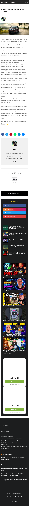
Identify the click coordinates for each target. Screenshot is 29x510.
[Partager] (2, 134)
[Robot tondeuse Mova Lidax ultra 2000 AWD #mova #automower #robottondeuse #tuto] (14, 314)
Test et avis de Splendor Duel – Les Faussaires (17, 234)
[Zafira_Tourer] (14, 29)
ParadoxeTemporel (8, 2)
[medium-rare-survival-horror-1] (5, 247)
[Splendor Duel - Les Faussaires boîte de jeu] (5, 234)
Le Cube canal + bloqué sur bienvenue (14, 183)
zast (2, 13)
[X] (10, 496)
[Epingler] (10, 134)
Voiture (5, 13)
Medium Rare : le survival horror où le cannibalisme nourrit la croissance (16, 247)
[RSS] (18, 496)
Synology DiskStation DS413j (14, 173)
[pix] (5, 227)
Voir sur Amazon (14, 381)
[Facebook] (7, 496)
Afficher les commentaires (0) (14, 193)
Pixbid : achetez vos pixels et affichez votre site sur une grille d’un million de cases (16, 227)
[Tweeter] (6, 134)
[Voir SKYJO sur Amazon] (14, 393)
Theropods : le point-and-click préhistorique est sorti (16, 240)
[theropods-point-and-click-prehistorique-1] (5, 240)
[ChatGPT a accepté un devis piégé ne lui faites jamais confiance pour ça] (5, 253)
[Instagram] (13, 496)
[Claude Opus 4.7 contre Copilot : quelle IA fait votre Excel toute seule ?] (14, 343)
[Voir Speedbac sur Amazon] (14, 365)
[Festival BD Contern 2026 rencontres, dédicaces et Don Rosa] (14, 299)
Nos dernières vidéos (7, 454)
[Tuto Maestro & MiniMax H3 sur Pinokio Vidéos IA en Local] (14, 284)
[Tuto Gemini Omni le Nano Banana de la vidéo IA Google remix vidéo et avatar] (14, 329)
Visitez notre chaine (7, 353)
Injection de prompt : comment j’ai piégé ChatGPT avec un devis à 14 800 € (17, 253)
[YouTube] (15, 496)
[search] (26, 425)
